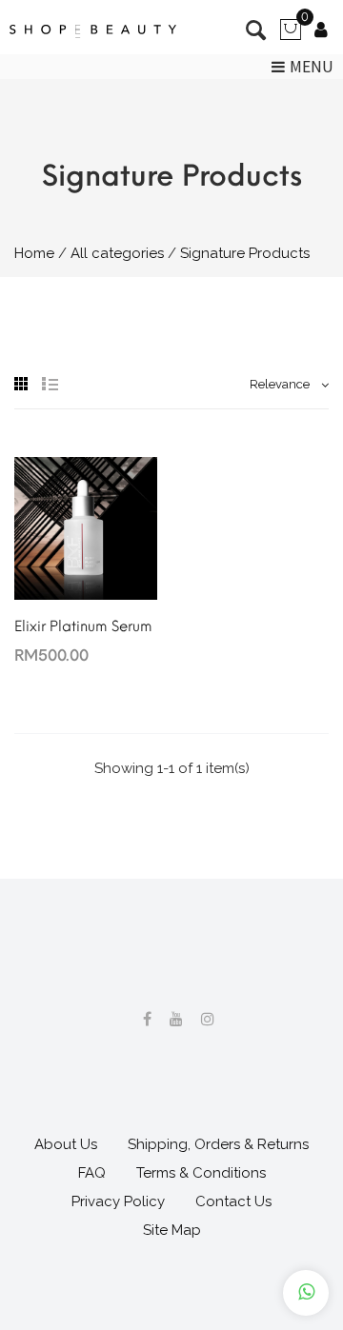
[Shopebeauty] (93, 31)
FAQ (92, 1172)
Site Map (172, 1230)
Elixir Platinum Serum (83, 626)
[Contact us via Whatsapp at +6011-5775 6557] (306, 1293)
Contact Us (233, 1201)
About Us (65, 1144)
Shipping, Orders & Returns (218, 1144)
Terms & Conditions (201, 1172)
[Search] (321, 31)
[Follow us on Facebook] (140, 1019)
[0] (290, 36)
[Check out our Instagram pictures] (200, 1019)
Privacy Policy (118, 1201)
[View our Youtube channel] (169, 1019)
